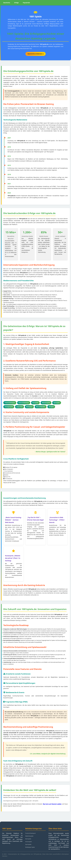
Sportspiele (28, 844)
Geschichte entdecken (35, 54)
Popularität (26, 2)
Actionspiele (28, 841)
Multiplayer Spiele (30, 847)
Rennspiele (28, 839)
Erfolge (16, 2)
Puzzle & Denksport (30, 833)
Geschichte (6, 2)
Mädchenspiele (29, 836)
